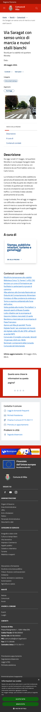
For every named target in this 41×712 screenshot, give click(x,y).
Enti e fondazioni (7, 513)
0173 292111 (19, 644)
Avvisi (3, 601)
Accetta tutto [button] (20, 699)
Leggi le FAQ (5, 662)
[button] (20, 708)
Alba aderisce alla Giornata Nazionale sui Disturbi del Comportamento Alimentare (20, 294)
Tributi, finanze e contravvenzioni (13, 572)
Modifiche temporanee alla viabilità (18, 277)
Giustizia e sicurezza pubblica (11, 569)
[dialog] (20, 695)
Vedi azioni (18, 72)
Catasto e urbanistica (8, 548)
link (3, 695)
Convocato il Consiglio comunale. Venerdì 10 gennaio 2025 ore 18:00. (20, 338)
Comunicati (21, 17)
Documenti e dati (7, 522)
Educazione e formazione (10, 566)
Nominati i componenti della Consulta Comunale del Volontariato (19, 344)
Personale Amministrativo (10, 519)
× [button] (38, 680)
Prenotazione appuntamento (11, 656)
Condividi (8, 72)
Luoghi (3, 615)
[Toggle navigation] (4, 8)
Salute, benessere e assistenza (12, 578)
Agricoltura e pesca (8, 583)
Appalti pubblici (6, 545)
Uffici (3, 510)
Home (5, 17)
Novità (12, 17)
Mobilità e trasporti (8, 554)
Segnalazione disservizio (10, 659)
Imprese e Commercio (9, 542)
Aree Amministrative (8, 507)
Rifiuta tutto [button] (20, 704)
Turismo (4, 551)
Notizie (3, 595)
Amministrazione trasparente (11, 676)
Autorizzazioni (6, 581)
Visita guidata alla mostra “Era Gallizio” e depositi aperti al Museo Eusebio (20, 309)
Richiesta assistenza (8, 665)
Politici (3, 516)
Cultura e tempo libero (9, 536)
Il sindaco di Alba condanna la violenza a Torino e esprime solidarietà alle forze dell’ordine (20, 301)
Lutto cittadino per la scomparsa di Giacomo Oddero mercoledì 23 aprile (18, 315)
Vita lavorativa (6, 539)
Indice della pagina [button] (13, 127)
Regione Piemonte (9, 2)
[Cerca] (36, 8)
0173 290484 (10, 641)
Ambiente (4, 575)
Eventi (3, 612)
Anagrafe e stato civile (9, 533)
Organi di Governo (7, 504)
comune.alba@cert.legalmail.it (15, 638)
